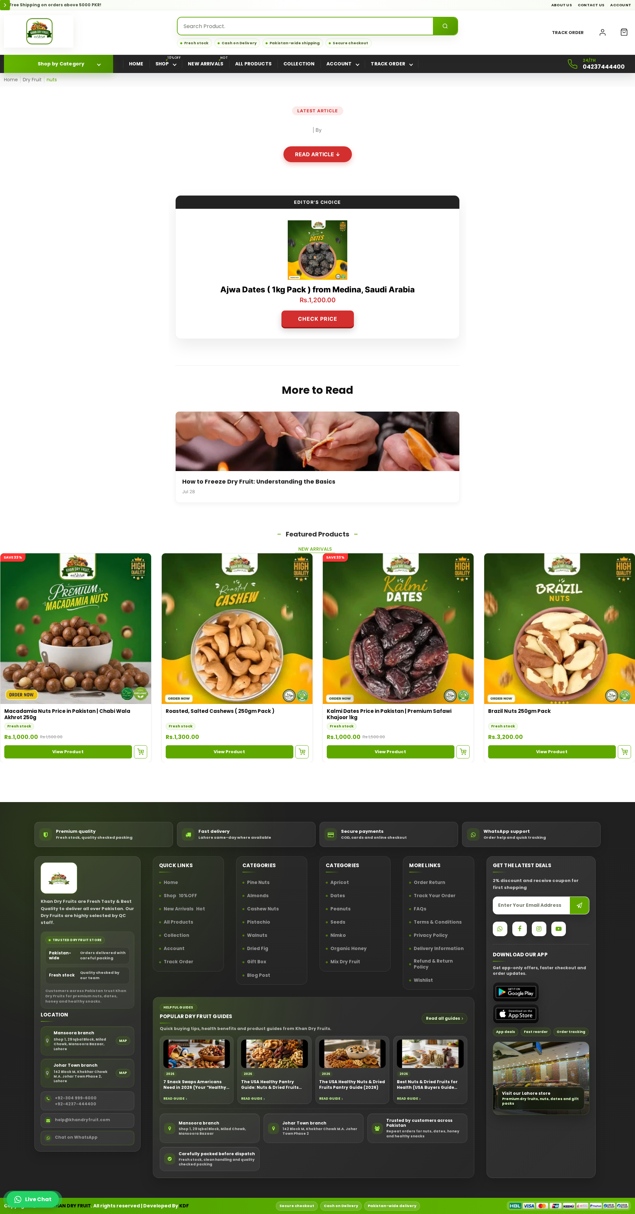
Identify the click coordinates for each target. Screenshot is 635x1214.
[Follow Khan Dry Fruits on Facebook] (519, 929)
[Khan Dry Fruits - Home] (38, 31)
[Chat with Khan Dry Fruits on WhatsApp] (500, 929)
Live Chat (38, 1199)
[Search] (445, 26)
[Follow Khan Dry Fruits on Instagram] (539, 929)
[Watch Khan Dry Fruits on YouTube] (558, 929)
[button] (624, 32)
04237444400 (604, 66)
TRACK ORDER (568, 32)
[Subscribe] (579, 905)
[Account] (603, 32)
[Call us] (572, 64)
